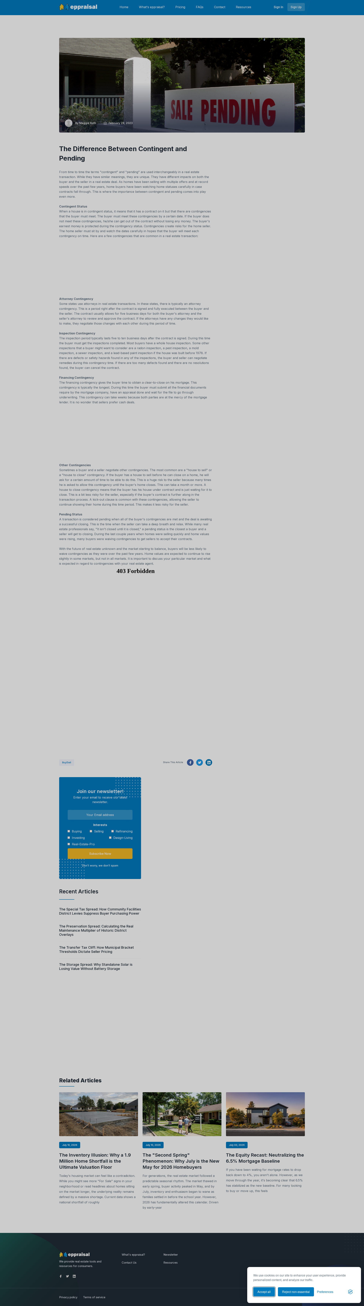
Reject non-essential (296, 1292)
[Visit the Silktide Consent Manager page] (350, 1291)
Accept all (264, 1292)
